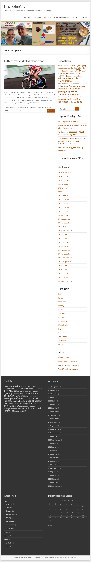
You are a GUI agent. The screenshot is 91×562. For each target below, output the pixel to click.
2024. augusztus (64, 172)
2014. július (62, 265)
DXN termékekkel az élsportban (24, 61)
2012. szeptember (65, 281)
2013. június (63, 273)
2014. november (64, 254)
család (60, 68)
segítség (66, 91)
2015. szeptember (65, 230)
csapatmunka (68, 68)
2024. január (63, 184)
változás (71, 99)
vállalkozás (62, 99)
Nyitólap (27, 17)
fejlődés (73, 78)
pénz (60, 92)
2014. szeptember (65, 258)
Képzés (61, 317)
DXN (78, 70)
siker (74, 91)
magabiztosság (78, 86)
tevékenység (63, 97)
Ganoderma (65, 80)
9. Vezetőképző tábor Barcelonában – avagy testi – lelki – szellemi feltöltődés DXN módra (72, 141)
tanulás (62, 94)
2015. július (62, 234)
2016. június (63, 215)
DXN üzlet (77, 73)
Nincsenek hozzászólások (15, 111)
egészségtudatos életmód (75, 76)
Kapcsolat (47, 17)
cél (59, 70)
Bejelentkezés (63, 357)
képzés (67, 86)
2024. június (63, 176)
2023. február (63, 203)
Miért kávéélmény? (61, 17)
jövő (70, 83)
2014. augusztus (64, 261)
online (83, 89)
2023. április (63, 196)
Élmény (61, 305)
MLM (34, 107)
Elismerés (62, 302)
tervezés (77, 94)
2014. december (64, 250)
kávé (61, 86)
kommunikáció (83, 83)
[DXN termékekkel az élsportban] (29, 66)
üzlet (79, 101)
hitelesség (76, 81)
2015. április (63, 242)
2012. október (63, 277)
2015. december (64, 219)
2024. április (63, 180)
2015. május (63, 238)
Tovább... (51, 111)
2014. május (63, 269)
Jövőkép (61, 313)
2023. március (63, 199)
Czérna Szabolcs (79, 68)
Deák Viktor (11, 107)
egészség (62, 75)
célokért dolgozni (69, 71)
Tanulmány (40, 107)
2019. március (63, 207)
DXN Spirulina (69, 73)
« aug (50, 525)
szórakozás (81, 92)
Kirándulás (62, 321)
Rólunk (74, 17)
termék (71, 94)
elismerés (63, 78)
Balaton (60, 66)
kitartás (76, 84)
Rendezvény (63, 333)
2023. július (62, 188)
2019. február (63, 211)
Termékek (48, 107)
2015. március (63, 246)
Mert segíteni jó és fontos (68, 121)
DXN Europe (16, 391)
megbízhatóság (66, 88)
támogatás (72, 97)
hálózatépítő (63, 84)
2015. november (64, 223)
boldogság (82, 66)
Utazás (61, 344)
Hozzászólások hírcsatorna (68, 365)
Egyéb (60, 298)
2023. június (63, 192)
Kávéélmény (14, 6)
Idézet (60, 309)
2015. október (63, 227)
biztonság (73, 65)
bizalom (66, 66)
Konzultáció (63, 325)
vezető (79, 97)
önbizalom (72, 102)
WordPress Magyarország (68, 369)
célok (63, 71)
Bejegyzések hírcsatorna (67, 361)
